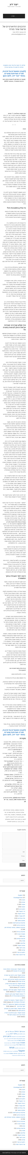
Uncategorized (17, 897)
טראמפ (14, 1038)
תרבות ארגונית (14, 1055)
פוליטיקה (22, 943)
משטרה (13, 814)
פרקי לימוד (22, 948)
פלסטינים (16, 1048)
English (20, 895)
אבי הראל (18, 1031)
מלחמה (12, 1040)
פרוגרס (16, 1051)
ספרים (23, 941)
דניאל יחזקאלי (21, 913)
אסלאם (23, 1036)
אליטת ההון (19, 1034)
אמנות (23, 907)
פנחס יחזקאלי (21, 945)
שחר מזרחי (7, 814)
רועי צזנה (20, 1053)
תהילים (19, 1055)
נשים (23, 936)
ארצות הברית (19, 1036)
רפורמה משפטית (13, 1053)
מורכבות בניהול (21, 931)
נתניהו (23, 1045)
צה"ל (13, 1051)
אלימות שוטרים (11, 812)
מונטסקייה (18, 814)
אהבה (23, 900)
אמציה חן (7, 1034)
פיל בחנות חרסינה (22, 1048)
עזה (12, 1045)
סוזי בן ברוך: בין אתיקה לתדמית (15, 821)
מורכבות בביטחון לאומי (19, 923)
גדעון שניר (14, 1036)
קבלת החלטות (9, 1051)
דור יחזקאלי (22, 911)
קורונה (23, 950)
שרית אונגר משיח (20, 954)
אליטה (24, 1034)
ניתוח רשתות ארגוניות (8, 1042)
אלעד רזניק (13, 1034)
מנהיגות (9, 1040)
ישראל (7, 1038)
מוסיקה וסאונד (21, 920)
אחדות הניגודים (20, 812)
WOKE (23, 1031)
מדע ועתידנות (21, 918)
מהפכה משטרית (21, 1040)
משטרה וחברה (21, 934)
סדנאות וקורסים (21, 938)
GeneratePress (6, 1152)
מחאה (15, 1040)
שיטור (7, 1053)
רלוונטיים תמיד (21, 952)
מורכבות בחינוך (21, 925)
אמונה (23, 904)
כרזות (5, 1038)
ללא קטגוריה (21, 916)
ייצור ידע (14, 4)
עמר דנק (9, 1045)
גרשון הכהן (22, 909)
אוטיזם (23, 902)
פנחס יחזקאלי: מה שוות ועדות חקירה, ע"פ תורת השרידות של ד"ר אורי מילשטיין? (15, 985)
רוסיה (24, 1053)
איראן (13, 1031)
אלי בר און (8, 1031)
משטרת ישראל (16, 1043)
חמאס (24, 1038)
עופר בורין (19, 1045)
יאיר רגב (11, 1038)
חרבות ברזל (19, 1038)
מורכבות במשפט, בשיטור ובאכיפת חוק (14, 810)
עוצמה (14, 1045)
